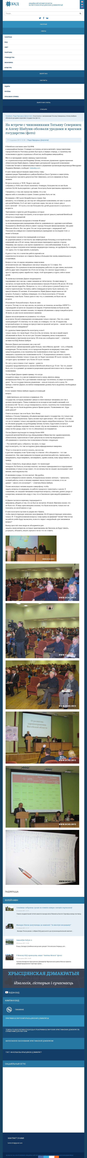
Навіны (43, 31)
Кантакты (43, 80)
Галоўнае (8, 37)
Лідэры (7, 86)
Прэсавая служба (12, 96)
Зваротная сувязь (43, 102)
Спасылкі (43, 109)
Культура (8, 67)
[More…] (55, 1157)
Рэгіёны (8, 91)
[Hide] (58, 1157)
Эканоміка (9, 62)
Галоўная (43, 24)
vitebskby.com (35, 168)
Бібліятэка (43, 73)
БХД (6, 42)
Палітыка (8, 52)
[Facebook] (41, 1157)
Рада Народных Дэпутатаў (38, 140)
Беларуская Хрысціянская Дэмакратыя (46, 4)
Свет (6, 47)
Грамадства (9, 57)
